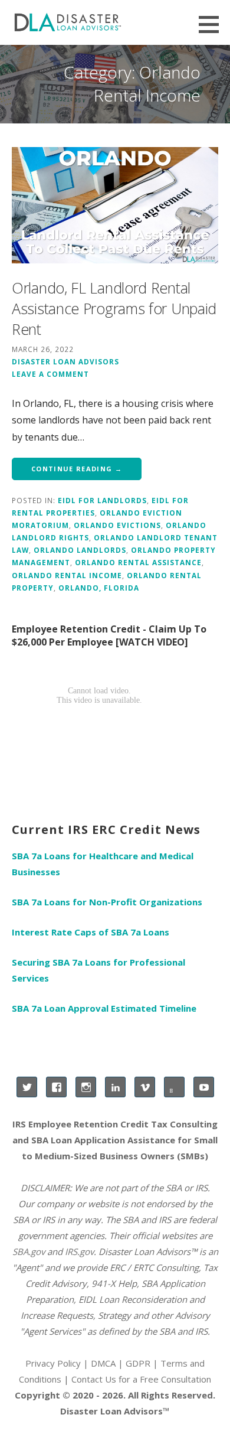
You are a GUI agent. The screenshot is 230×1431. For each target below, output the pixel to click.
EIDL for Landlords (102, 500)
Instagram (85, 1087)
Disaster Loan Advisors (65, 361)
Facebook (56, 1087)
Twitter (27, 1087)
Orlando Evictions (117, 525)
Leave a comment (50, 374)
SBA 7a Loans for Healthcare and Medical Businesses (102, 864)
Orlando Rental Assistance (138, 562)
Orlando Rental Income (67, 575)
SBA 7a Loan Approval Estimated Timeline (104, 1008)
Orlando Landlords (80, 550)
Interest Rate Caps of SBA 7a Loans (90, 932)
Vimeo (144, 1087)
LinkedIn (115, 1087)
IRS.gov (79, 1251)
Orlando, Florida (98, 587)
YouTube (203, 1087)
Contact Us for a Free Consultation (141, 1379)
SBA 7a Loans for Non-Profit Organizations (107, 902)
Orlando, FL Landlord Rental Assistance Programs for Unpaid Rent (114, 308)
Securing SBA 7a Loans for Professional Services (98, 970)
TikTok (174, 1087)
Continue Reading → (76, 468)
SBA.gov (28, 1251)
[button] (213, 24)
